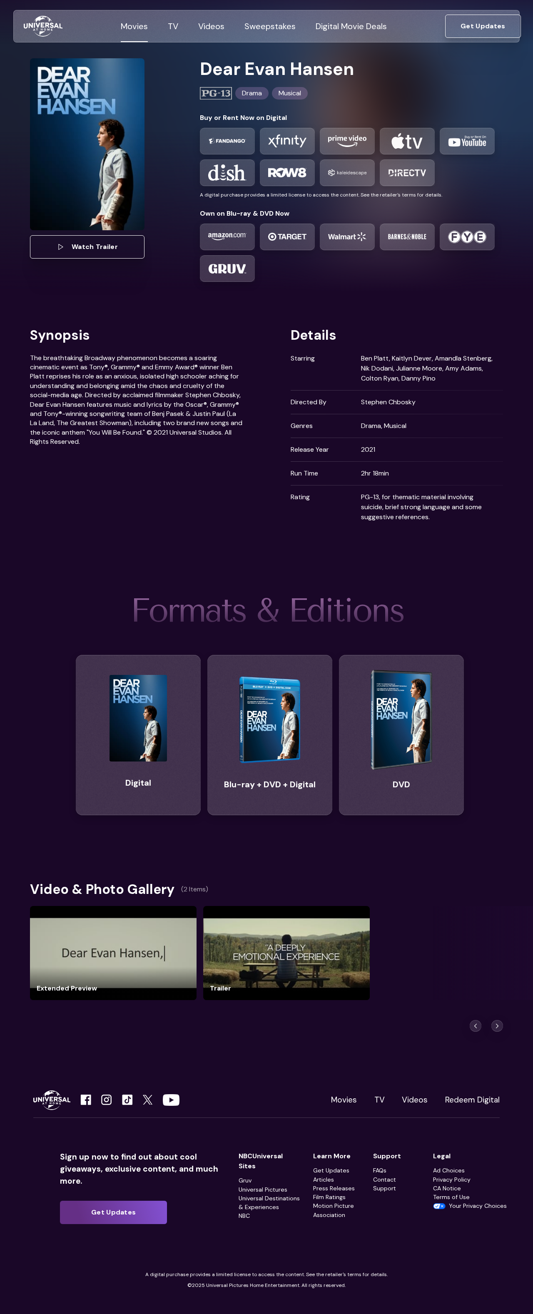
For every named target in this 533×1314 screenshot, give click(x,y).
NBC (244, 1215)
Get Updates (331, 1170)
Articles (323, 1179)
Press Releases (334, 1188)
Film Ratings (329, 1197)
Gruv (245, 1180)
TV (379, 1100)
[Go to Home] (43, 26)
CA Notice (447, 1188)
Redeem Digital (472, 1100)
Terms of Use (451, 1197)
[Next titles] (497, 1026)
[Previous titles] (475, 1026)
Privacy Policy (452, 1179)
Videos (415, 1100)
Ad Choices (449, 1170)
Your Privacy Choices (478, 1205)
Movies (344, 1100)
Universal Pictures (263, 1189)
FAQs (379, 1170)
